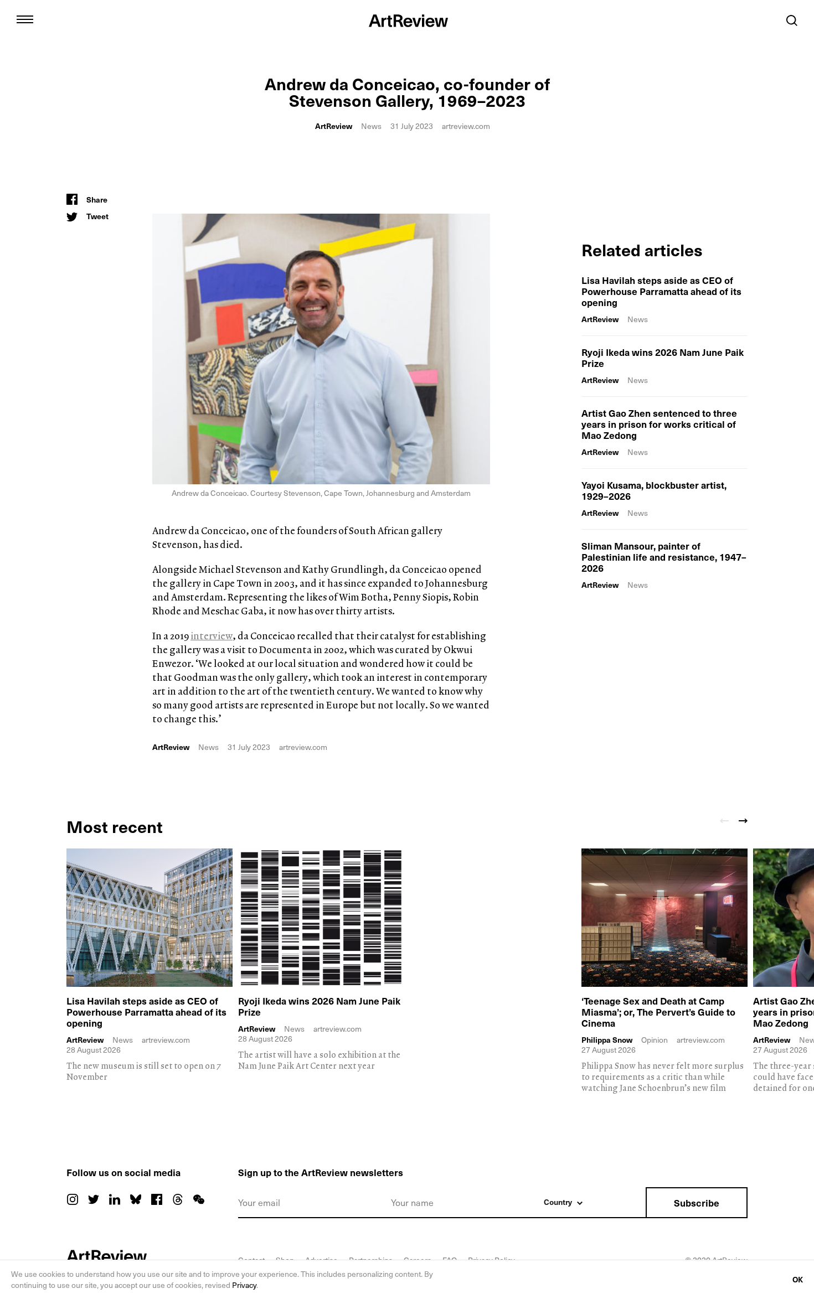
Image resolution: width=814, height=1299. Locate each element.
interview (211, 636)
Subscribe (696, 1203)
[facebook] (156, 1199)
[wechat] (198, 1199)
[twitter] (93, 1199)
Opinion (654, 1040)
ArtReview (333, 126)
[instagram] (72, 1199)
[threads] (177, 1199)
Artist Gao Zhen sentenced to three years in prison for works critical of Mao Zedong (659, 424)
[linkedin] (114, 1199)
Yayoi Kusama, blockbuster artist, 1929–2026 (654, 490)
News (371, 126)
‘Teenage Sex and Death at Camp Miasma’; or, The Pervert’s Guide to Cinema (658, 1011)
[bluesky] (135, 1199)
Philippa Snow (606, 1040)
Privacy (244, 1285)
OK (797, 1279)
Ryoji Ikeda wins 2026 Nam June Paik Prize (662, 357)
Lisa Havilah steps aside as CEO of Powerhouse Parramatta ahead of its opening (661, 291)
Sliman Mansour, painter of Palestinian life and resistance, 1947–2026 (663, 557)
